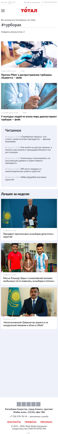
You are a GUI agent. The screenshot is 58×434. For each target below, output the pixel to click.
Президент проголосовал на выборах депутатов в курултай (28, 235)
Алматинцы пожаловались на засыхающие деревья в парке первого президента (27, 160)
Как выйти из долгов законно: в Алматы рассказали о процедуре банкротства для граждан (28, 149)
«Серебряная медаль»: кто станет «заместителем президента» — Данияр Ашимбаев (27, 139)
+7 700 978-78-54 (49, 2)
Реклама (46, 422)
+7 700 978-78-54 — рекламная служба (29, 416)
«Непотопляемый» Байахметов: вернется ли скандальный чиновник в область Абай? (25, 324)
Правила (30, 422)
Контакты (14, 422)
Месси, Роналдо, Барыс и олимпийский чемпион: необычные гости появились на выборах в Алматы (28, 279)
